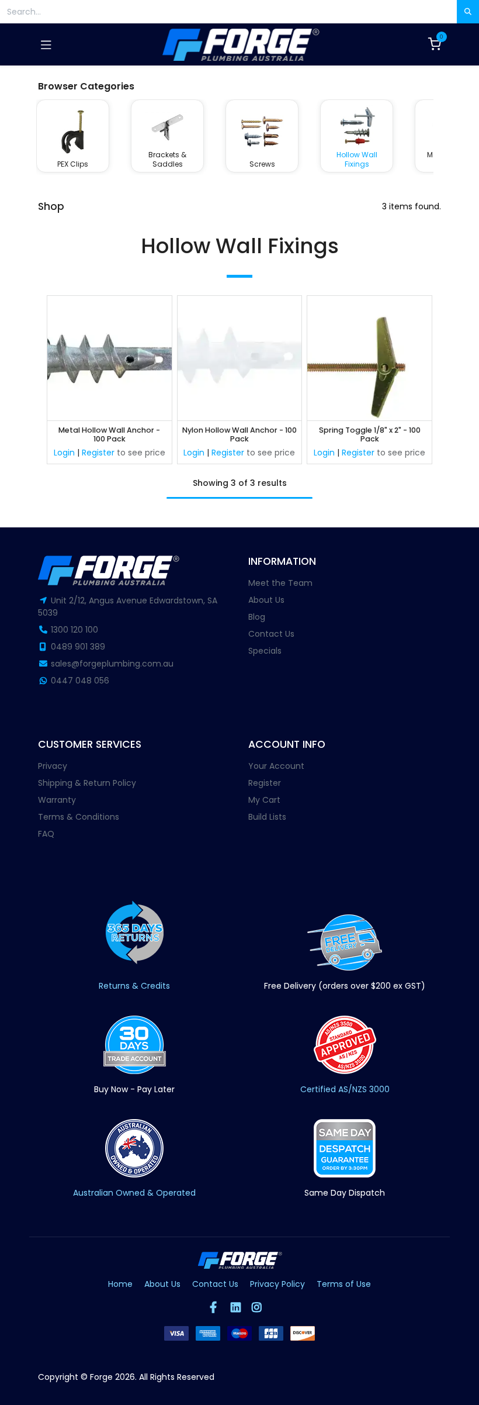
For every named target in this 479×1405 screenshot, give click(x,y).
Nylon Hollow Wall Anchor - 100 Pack (239, 435)
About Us (266, 600)
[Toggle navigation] (46, 44)
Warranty (57, 800)
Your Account (276, 766)
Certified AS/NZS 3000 (345, 1089)
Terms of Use (344, 1284)
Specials (265, 651)
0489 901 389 (78, 647)
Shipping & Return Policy (87, 783)
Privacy (52, 766)
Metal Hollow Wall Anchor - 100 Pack (109, 435)
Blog (256, 617)
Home (120, 1284)
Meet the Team (280, 583)
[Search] (468, 11)
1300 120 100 (74, 630)
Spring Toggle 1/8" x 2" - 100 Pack (370, 435)
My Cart (264, 800)
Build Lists (267, 817)
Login (64, 452)
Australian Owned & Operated (134, 1193)
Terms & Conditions (78, 817)
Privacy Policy (277, 1284)
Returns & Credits (134, 986)
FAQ (46, 834)
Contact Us (271, 634)
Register (98, 452)
